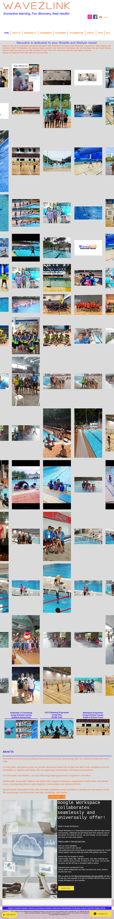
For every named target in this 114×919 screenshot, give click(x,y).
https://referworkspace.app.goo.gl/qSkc (88, 876)
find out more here (78, 841)
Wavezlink (37, 5)
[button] (45, 33)
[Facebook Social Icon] (95, 17)
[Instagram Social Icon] (90, 17)
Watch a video (63, 841)
